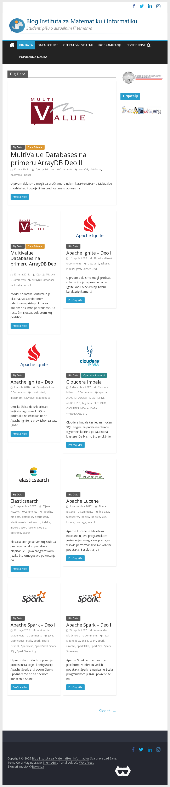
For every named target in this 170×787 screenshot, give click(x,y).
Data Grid (93, 263)
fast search (34, 522)
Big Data (26, 45)
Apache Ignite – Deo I (33, 382)
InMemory (16, 397)
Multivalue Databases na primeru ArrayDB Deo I (33, 261)
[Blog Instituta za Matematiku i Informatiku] (12, 45)
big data (87, 403)
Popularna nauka (33, 57)
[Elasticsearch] (34, 461)
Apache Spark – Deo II (34, 625)
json (23, 527)
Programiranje (109, 45)
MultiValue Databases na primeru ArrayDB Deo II (48, 158)
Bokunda (38, 766)
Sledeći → (107, 710)
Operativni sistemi (78, 45)
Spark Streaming (26, 651)
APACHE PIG (73, 403)
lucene (32, 527)
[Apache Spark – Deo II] (34, 585)
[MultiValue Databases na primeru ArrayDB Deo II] (61, 83)
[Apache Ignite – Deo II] (89, 213)
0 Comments (64, 169)
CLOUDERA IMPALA (77, 408)
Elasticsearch (25, 501)
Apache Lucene (82, 501)
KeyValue (29, 397)
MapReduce (43, 397)
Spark (37, 640)
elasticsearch (18, 522)
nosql (27, 175)
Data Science (48, 45)
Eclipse (105, 263)
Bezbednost (136, 45)
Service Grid (90, 269)
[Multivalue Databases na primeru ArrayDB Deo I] (34, 213)
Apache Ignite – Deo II (89, 253)
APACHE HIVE (96, 397)
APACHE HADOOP (76, 397)
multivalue (17, 175)
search (26, 533)
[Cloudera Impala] (89, 342)
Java (78, 269)
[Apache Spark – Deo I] (89, 585)
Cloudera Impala (84, 382)
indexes (15, 527)
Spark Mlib (27, 646)
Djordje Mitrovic (45, 169)
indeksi (70, 269)
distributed (38, 392)
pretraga (16, 533)
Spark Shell (41, 646)
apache (103, 392)
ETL (85, 413)
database (95, 169)
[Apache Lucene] (89, 461)
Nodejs (41, 527)
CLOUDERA (100, 403)
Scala (29, 640)
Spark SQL (97, 646)
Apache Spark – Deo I (88, 625)
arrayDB (83, 169)
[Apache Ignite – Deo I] (34, 342)
